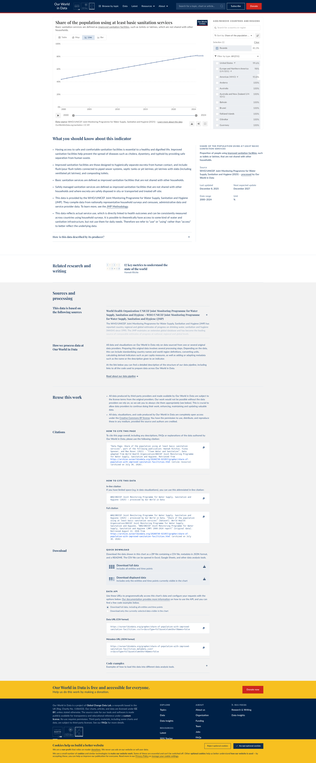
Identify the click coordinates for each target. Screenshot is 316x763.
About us (200, 710)
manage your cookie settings (165, 756)
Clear (256, 42)
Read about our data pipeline (121, 376)
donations (96, 750)
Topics (163, 710)
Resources (147, 6)
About (162, 6)
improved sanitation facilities (242, 153)
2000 (66, 115)
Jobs (198, 732)
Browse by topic (110, 6)
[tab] (62, 37)
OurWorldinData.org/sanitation (69, 125)
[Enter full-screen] (205, 123)
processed (246, 174)
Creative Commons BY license (134, 418)
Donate (254, 6)
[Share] (198, 123)
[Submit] (221, 6)
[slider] (73, 115)
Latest (135, 6)
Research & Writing (241, 710)
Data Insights (166, 721)
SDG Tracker (166, 738)
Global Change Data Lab (99, 705)
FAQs (104, 723)
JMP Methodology (117, 206)
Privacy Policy (142, 756)
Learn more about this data (170, 122)
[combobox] (200, 6)
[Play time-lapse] (58, 115)
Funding (200, 721)
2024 (203, 115)
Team (198, 726)
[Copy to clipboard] (200, 447)
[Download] (192, 123)
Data (125, 6)
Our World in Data (62, 6)
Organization (202, 715)
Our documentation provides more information (146, 599)
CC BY (87, 125)
